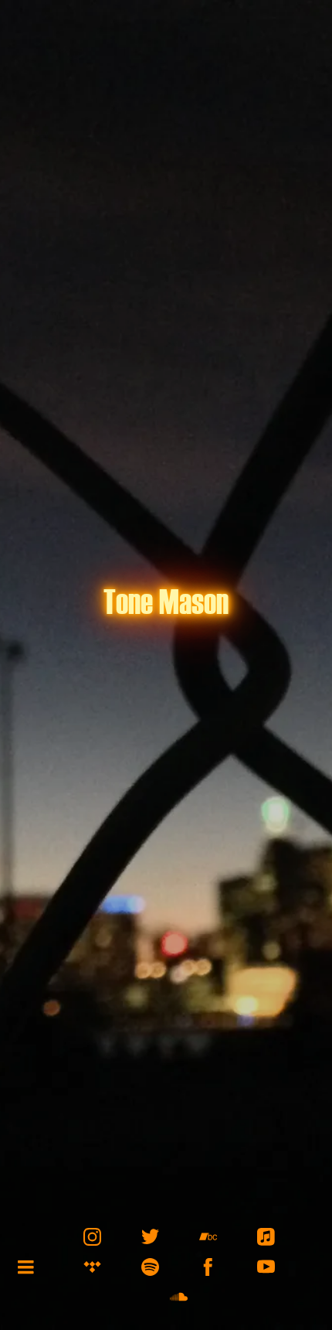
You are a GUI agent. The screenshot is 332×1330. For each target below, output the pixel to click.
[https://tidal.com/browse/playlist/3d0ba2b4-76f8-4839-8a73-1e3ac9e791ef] (92, 1267)
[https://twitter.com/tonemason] (150, 1237)
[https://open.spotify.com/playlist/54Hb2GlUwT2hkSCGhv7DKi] (150, 1267)
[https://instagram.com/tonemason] (92, 1237)
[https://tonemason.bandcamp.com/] (208, 1237)
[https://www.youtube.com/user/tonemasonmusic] (266, 1267)
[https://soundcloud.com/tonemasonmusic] (179, 1297)
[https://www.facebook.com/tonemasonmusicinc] (208, 1267)
